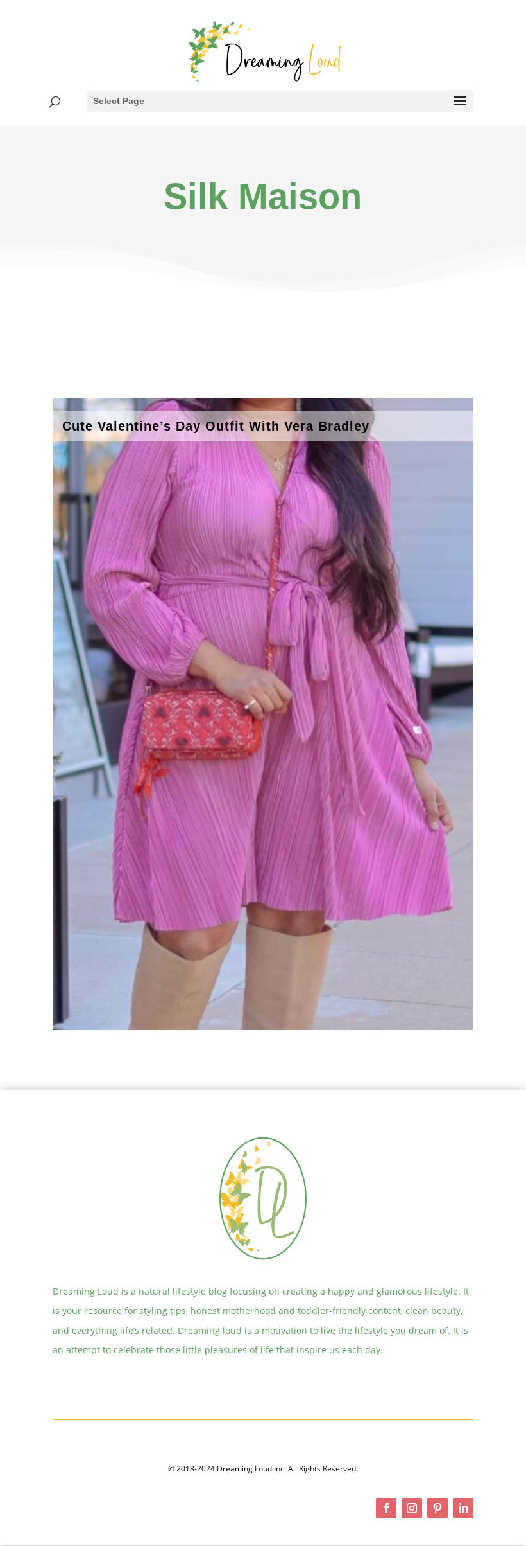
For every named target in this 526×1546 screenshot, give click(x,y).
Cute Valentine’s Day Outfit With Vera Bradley (215, 426)
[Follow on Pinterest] (437, 1508)
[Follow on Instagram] (412, 1508)
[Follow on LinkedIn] (463, 1508)
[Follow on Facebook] (386, 1508)
